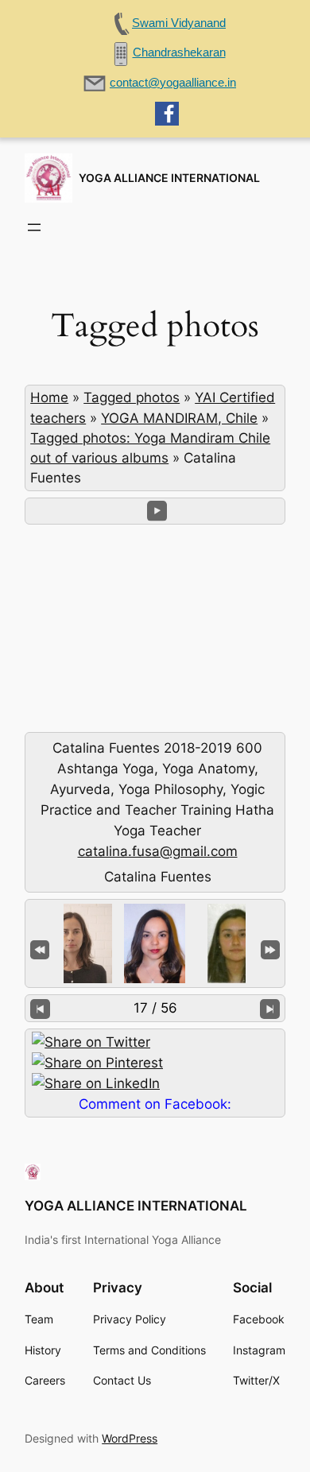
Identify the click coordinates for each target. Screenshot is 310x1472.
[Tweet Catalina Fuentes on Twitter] (91, 1042)
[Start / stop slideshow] (157, 511)
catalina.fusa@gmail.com (158, 851)
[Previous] (40, 1008)
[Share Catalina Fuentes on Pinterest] (97, 1063)
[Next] (270, 1008)
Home (49, 397)
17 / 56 (155, 1008)
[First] (39, 948)
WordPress (129, 1438)
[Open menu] (34, 227)
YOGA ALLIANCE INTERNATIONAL (169, 177)
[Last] (270, 948)
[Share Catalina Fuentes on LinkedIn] (96, 1083)
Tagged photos (131, 397)
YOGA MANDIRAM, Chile (179, 418)
